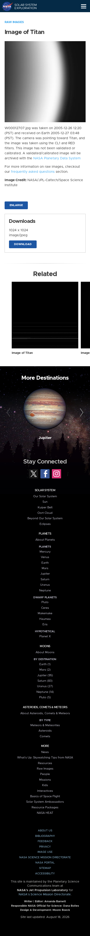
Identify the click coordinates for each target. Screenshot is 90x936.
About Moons (45, 652)
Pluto (45, 602)
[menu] (83, 6)
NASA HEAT (45, 812)
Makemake (45, 613)
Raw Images (14, 22)
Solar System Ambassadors (45, 801)
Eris (45, 624)
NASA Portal (45, 862)
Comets (45, 736)
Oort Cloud (45, 512)
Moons (45, 646)
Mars (45, 568)
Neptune (45, 590)
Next (80, 413)
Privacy (45, 846)
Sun (45, 501)
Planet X (45, 636)
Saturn (45, 579)
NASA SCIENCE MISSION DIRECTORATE (45, 857)
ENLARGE (16, 205)
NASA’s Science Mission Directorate (45, 894)
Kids (45, 785)
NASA (5, 6)
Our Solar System (45, 496)
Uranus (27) (45, 686)
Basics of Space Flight (45, 796)
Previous (9, 413)
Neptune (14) (45, 692)
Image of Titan (22, 353)
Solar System (45, 490)
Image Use (45, 852)
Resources (45, 763)
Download (23, 244)
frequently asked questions (33, 171)
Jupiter (45, 438)
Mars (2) (45, 669)
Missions (45, 779)
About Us (45, 830)
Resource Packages (45, 807)
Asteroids (45, 730)
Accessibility (45, 873)
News (45, 752)
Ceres (45, 607)
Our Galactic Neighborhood (23, 16)
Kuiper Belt (45, 507)
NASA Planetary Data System (57, 158)
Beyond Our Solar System (45, 518)
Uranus (45, 584)
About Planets (45, 539)
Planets (45, 533)
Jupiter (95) (45, 675)
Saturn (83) (45, 680)
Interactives (45, 790)
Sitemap (45, 868)
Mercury (45, 551)
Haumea (45, 619)
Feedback (45, 841)
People (45, 774)
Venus (45, 557)
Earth (45, 562)
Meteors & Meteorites (45, 725)
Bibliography (45, 836)
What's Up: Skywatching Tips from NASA (45, 757)
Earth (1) (45, 664)
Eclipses (45, 524)
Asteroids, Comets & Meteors (45, 707)
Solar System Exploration (23, 6)
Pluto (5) (45, 697)
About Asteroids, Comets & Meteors (45, 713)
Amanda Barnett (55, 901)
